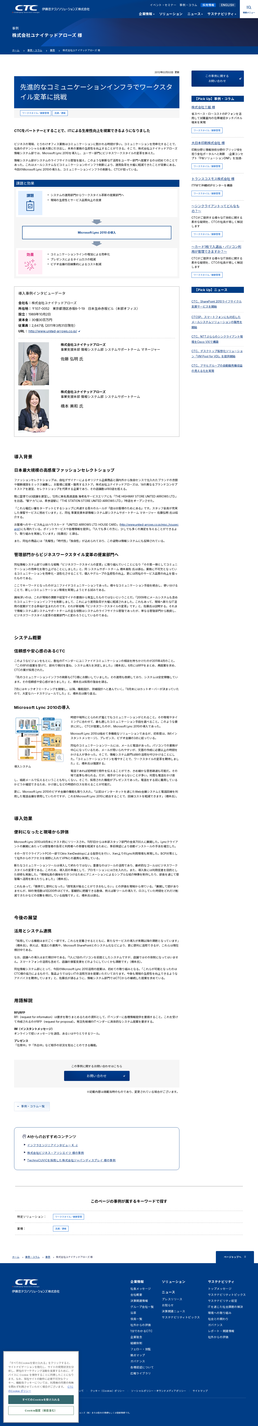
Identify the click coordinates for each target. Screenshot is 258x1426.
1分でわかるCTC (141, 1331)
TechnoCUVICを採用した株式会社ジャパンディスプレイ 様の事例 (71, 1160)
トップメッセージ (219, 1288)
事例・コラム (188, 5)
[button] (39, 739)
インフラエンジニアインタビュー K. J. (52, 1145)
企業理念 (136, 1337)
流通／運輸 (60, 113)
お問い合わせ (97, 1076)
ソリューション (173, 1282)
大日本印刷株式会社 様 (208, 143)
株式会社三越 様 (203, 107)
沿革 (133, 1313)
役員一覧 (136, 1319)
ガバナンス (137, 1361)
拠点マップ (137, 1355)
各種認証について (142, 1367)
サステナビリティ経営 (222, 1300)
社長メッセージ (140, 1288)
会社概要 (136, 1294)
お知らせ (168, 1305)
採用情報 (208, 5)
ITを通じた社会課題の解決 (225, 1306)
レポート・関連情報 (221, 1331)
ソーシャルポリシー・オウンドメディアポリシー (158, 1390)
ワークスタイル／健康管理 (35, 113)
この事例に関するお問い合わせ (217, 78)
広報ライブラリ (140, 1373)
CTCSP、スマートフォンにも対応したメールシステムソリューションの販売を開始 (216, 322)
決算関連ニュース (173, 1311)
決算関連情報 (139, 1300)
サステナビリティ (221, 1282)
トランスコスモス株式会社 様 (212, 179)
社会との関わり (218, 1319)
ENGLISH (227, 5)
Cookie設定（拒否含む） (41, 1410)
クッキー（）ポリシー (107, 1390)
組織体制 (136, 1343)
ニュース (168, 1292)
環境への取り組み (219, 1313)
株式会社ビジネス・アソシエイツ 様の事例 (55, 1153)
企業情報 (137, 1282)
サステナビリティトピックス (181, 1317)
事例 (52, 50)
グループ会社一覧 (142, 1306)
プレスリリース (172, 1299)
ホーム (16, 50)
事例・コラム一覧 (33, 1106)
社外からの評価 (140, 1325)
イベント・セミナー (163, 5)
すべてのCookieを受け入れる (41, 1399)
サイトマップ (200, 1390)
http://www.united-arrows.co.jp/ (52, 331)
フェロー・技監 (140, 1349)
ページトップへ (232, 1257)
